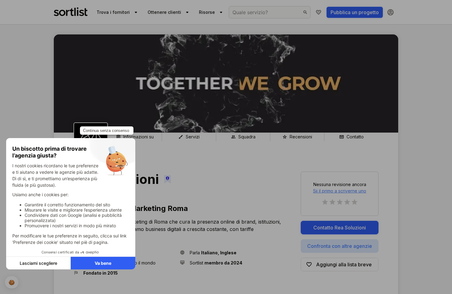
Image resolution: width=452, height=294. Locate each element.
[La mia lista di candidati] (318, 12)
